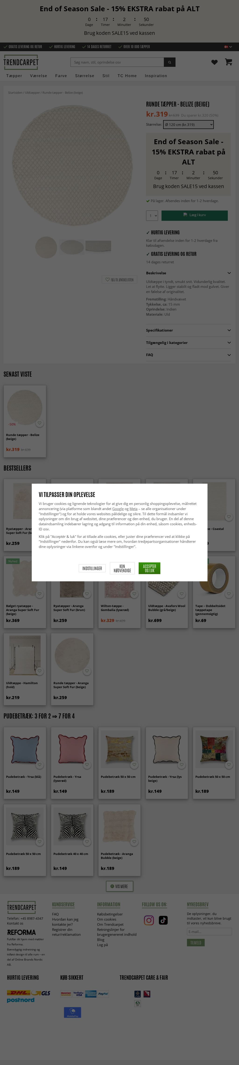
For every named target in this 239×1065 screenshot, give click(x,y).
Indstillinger (92, 568)
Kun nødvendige (122, 568)
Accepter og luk (149, 568)
